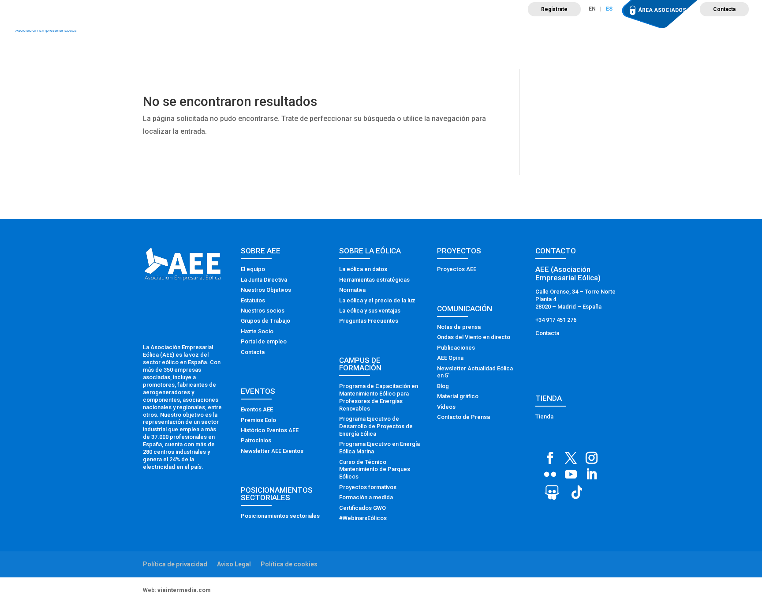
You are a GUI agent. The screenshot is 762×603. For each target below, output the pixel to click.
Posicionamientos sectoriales (280, 516)
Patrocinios (256, 440)
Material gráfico (457, 396)
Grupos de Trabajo (265, 320)
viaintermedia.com (184, 590)
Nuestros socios (262, 310)
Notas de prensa (459, 327)
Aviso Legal (234, 564)
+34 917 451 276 (555, 320)
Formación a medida (366, 497)
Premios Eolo (258, 420)
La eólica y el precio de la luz (377, 300)
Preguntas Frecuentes (368, 320)
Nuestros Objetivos (266, 289)
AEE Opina (450, 357)
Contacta (724, 9)
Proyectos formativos (367, 487)
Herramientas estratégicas (374, 279)
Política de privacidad (175, 564)
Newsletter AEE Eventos (272, 451)
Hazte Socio (257, 331)
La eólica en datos (363, 269)
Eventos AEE (257, 409)
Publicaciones (456, 347)
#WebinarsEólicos (363, 518)
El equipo (253, 269)
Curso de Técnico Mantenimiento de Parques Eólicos (374, 469)
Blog (443, 386)
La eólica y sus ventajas (369, 310)
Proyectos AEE (456, 269)
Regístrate (554, 9)
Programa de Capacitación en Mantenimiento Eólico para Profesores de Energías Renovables (378, 397)
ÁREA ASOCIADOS (662, 10)
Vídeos (446, 406)
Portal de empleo (264, 341)
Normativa (352, 289)
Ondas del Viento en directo (473, 337)
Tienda (544, 416)
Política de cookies (289, 564)
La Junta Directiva (264, 279)
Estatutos (253, 300)
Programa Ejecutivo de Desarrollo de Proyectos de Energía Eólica (376, 426)
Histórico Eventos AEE (270, 430)
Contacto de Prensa (463, 417)
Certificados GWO (362, 508)
